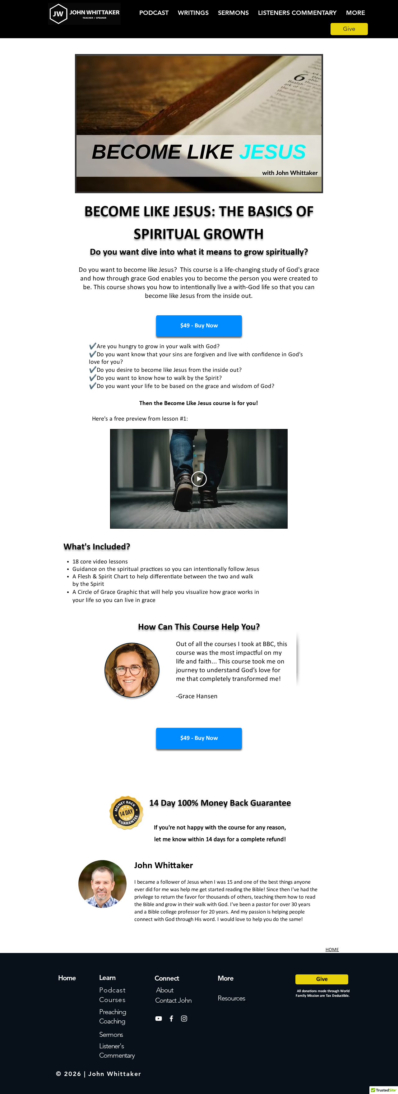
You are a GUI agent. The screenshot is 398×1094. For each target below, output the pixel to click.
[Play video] (199, 479)
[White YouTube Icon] (159, 1018)
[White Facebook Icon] (171, 1018)
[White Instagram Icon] (184, 1018)
